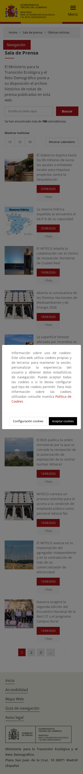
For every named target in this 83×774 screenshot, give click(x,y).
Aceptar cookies (63, 421)
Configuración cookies (28, 421)
